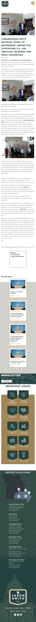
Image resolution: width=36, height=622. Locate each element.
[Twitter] (15, 615)
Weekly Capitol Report (17, 256)
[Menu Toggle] (33, 3)
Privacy (23, 611)
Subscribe (6, 381)
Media (21, 608)
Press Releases (15, 254)
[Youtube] (21, 615)
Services (28, 608)
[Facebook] (18, 615)
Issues (16, 608)
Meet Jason (8, 608)
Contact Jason (14, 611)
